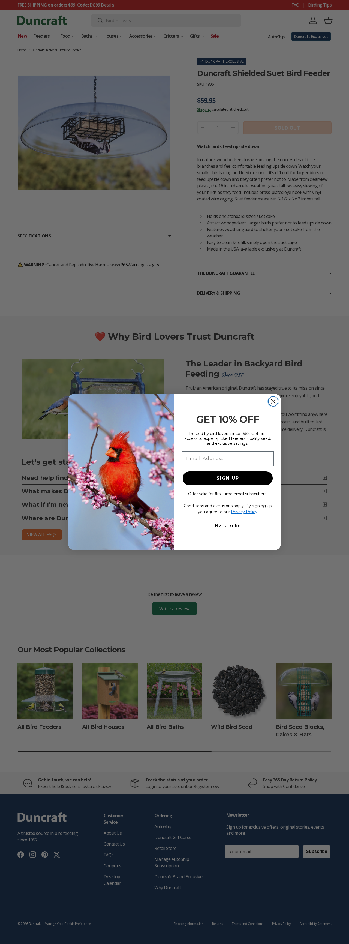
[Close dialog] (273, 401)
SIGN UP (227, 478)
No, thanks (227, 525)
